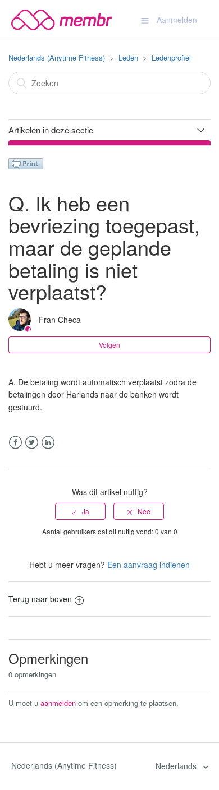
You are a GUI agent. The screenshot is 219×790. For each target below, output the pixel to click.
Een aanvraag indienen (148, 564)
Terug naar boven (40, 598)
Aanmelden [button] (177, 19)
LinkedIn (48, 443)
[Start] (62, 18)
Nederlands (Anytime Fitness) (56, 57)
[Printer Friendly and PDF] (25, 162)
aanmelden (58, 702)
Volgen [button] (109, 344)
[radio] (80, 511)
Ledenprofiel (171, 57)
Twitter (32, 443)
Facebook (15, 443)
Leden (128, 57)
